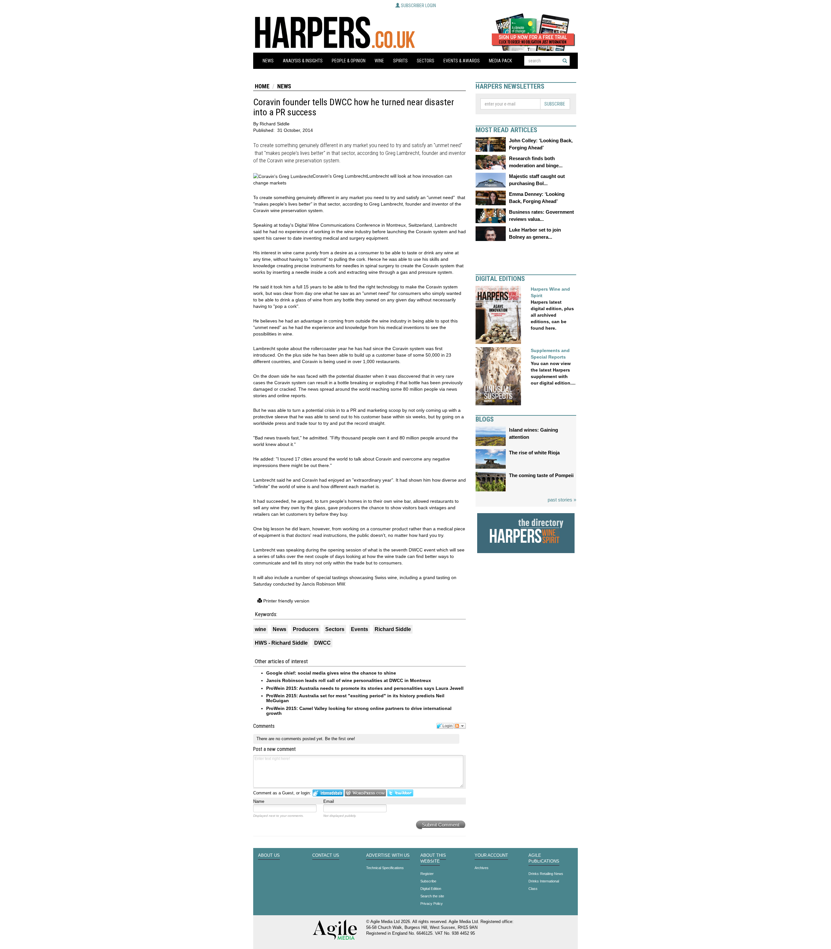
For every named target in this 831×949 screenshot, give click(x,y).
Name (258, 801)
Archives (482, 868)
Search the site (432, 896)
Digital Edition (430, 889)
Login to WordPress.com (365, 793)
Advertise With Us (388, 855)
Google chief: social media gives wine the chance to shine (331, 673)
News (268, 60)
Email (328, 801)
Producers (306, 629)
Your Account (491, 855)
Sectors (425, 60)
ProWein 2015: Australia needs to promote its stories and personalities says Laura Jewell (365, 688)
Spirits (400, 60)
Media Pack (500, 60)
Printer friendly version (285, 600)
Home (262, 86)
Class (533, 889)
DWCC (322, 643)
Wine (379, 60)
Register (427, 874)
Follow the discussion (460, 726)
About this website (433, 858)
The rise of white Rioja (534, 452)
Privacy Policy (431, 903)
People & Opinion (349, 60)
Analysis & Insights (303, 60)
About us (269, 855)
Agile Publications (543, 858)
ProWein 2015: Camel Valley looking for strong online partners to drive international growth (359, 711)
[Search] (565, 61)
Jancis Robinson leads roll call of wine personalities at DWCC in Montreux (348, 680)
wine (260, 629)
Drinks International (543, 881)
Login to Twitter (400, 793)
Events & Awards (461, 60)
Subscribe (554, 104)
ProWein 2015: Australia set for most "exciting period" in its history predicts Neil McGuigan (355, 698)
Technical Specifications (385, 868)
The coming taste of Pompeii (541, 475)
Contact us (325, 855)
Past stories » (562, 499)
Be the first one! (340, 738)
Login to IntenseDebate (328, 793)
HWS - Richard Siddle (281, 643)
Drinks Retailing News (545, 874)
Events (359, 629)
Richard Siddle (393, 629)
